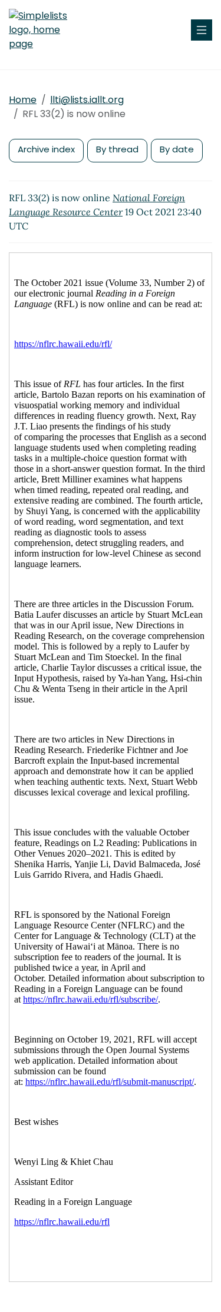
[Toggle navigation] (201, 30)
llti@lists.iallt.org (87, 99)
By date (177, 149)
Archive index (46, 149)
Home (23, 99)
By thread (117, 149)
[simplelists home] (44, 30)
